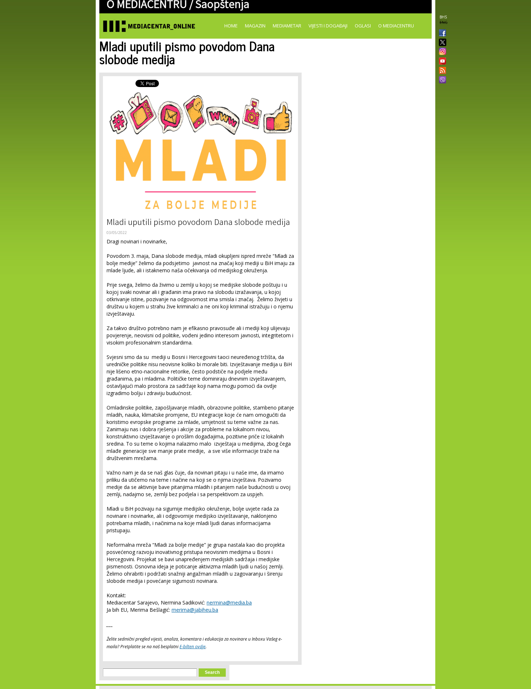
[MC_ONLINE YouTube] (441, 61)
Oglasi (363, 25)
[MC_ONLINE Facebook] (441, 33)
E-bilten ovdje (193, 647)
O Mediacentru (396, 25)
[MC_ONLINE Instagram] (441, 52)
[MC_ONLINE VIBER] (441, 80)
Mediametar (287, 25)
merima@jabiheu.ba (195, 609)
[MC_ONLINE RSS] (441, 71)
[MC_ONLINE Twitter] (441, 42)
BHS (443, 17)
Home (231, 25)
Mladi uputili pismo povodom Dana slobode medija (198, 223)
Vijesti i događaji (327, 25)
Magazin (255, 25)
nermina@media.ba (229, 602)
